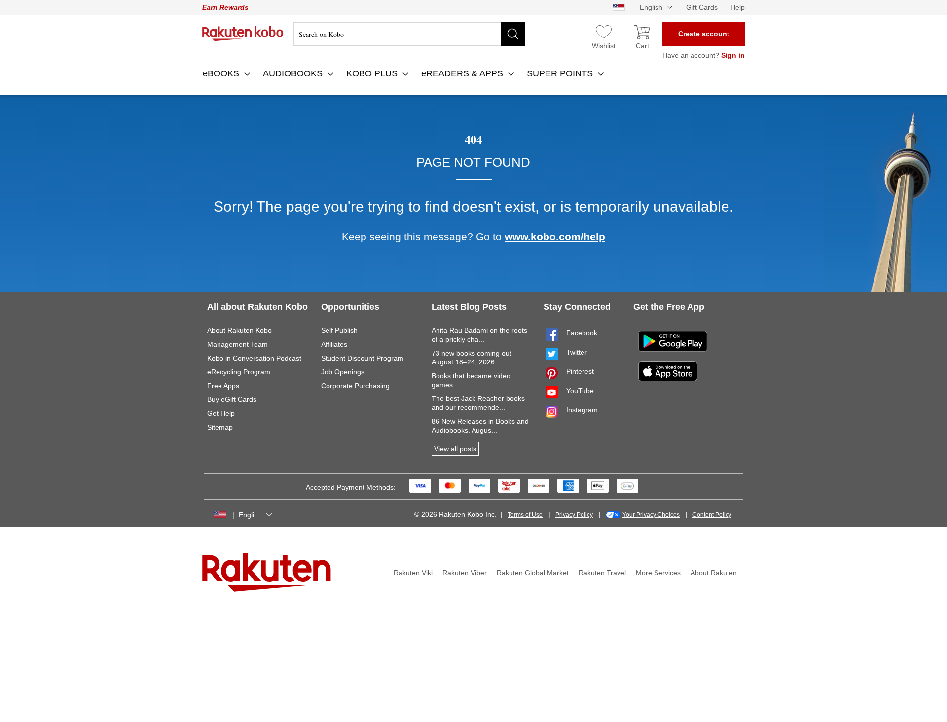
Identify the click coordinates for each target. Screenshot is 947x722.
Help (737, 7)
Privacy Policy (574, 514)
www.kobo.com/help (555, 236)
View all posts (455, 449)
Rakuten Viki (413, 573)
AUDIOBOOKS (294, 73)
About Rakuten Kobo (239, 330)
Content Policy (711, 514)
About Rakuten (714, 573)
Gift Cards (702, 7)
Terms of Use (525, 514)
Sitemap (220, 427)
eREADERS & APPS (463, 73)
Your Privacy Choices (651, 514)
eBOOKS (222, 73)
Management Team (237, 344)
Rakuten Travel (602, 573)
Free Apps (223, 386)
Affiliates (334, 344)
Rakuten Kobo (243, 33)
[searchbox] (409, 34)
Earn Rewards (225, 7)
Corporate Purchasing (355, 386)
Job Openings (342, 372)
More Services (658, 573)
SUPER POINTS (561, 73)
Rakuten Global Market (533, 573)
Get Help (221, 413)
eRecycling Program (238, 372)
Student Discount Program (362, 358)
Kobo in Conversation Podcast (254, 358)
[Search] (513, 34)
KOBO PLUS (373, 73)
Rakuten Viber (464, 573)
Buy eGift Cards (231, 399)
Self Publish (339, 330)
